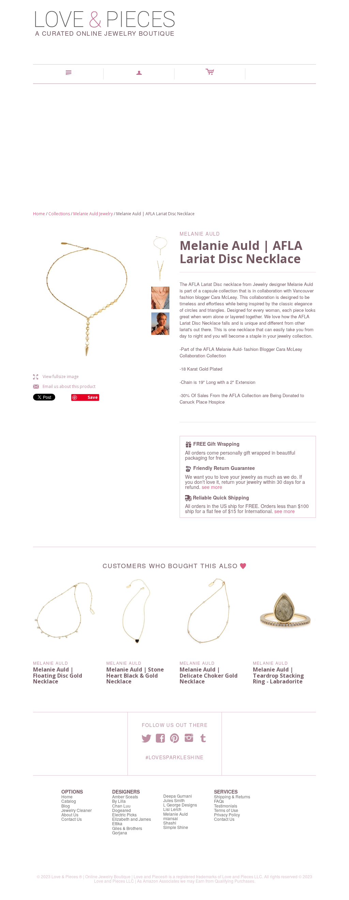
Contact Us (71, 819)
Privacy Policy (227, 814)
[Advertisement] (174, 135)
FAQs (219, 801)
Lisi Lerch (172, 809)
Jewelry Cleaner (76, 810)
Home (39, 214)
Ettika (117, 823)
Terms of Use (226, 810)
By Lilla (119, 801)
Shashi (169, 823)
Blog (65, 806)
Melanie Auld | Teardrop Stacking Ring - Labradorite (278, 675)
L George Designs (180, 805)
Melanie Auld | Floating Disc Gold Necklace (57, 675)
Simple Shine (175, 827)
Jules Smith (174, 800)
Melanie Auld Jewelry (93, 214)
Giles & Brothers (127, 828)
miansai (170, 818)
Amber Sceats (125, 796)
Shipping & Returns (232, 796)
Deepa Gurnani (177, 796)
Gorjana (119, 832)
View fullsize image (56, 376)
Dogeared (121, 810)
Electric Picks (124, 814)
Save (93, 397)
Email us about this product (64, 386)
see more (212, 486)
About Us (69, 814)
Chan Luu (121, 806)
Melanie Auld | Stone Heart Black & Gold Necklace (135, 675)
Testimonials (225, 806)
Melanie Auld (50, 663)
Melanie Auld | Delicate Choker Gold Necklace (209, 675)
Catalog (68, 801)
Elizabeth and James (131, 819)
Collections (59, 214)
